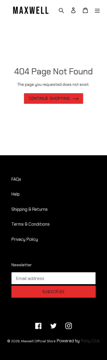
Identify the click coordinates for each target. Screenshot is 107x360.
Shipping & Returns (29, 209)
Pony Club (90, 341)
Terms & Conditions (30, 224)
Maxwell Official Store (38, 341)
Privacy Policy (24, 239)
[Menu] (97, 10)
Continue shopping (49, 98)
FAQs (16, 179)
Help (15, 194)
